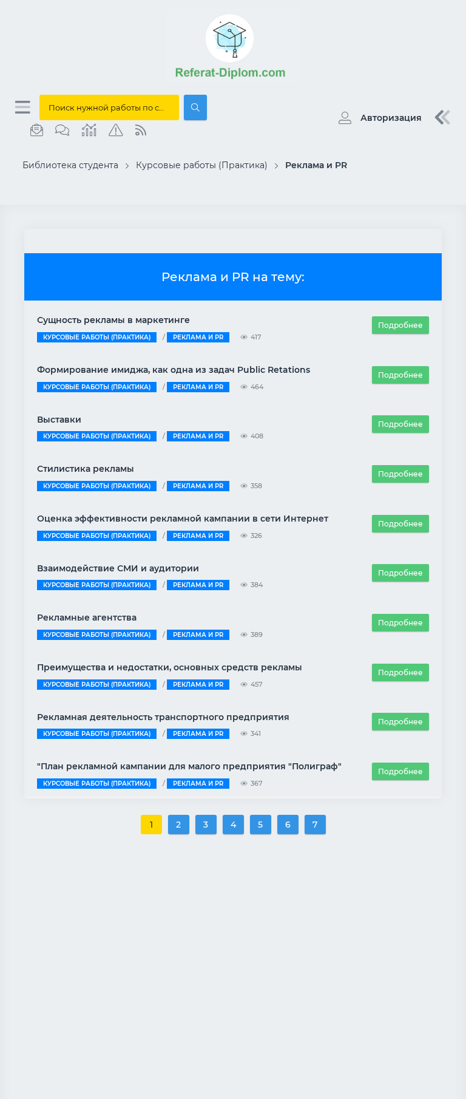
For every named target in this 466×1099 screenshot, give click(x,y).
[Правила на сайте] (116, 130)
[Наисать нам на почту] (36, 130)
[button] (377, 117)
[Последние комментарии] (62, 130)
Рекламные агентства (87, 617)
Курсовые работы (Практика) (96, 337)
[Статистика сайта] (89, 130)
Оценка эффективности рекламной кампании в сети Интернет (182, 518)
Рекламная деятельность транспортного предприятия (163, 717)
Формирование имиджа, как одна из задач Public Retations (173, 369)
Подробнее (400, 325)
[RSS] (140, 130)
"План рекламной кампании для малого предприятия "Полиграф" (189, 766)
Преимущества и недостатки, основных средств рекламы (169, 667)
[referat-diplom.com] (233, 78)
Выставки (59, 419)
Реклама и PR (198, 337)
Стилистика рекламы (85, 468)
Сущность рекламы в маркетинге (113, 320)
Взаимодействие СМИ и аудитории (118, 568)
